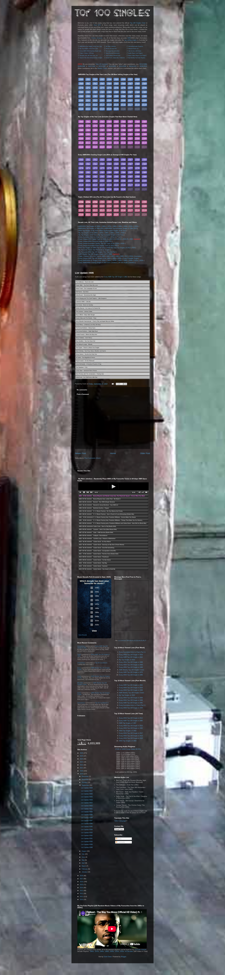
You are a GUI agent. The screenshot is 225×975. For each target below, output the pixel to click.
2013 (126, 256)
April (83, 863)
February (85, 869)
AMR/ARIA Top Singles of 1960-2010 (90, 228)
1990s (120, 226)
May (83, 860)
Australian (137, 256)
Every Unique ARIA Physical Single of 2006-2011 (95, 241)
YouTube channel (140, 949)
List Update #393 (87, 832)
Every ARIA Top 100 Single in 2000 (131, 665)
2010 (81, 899)
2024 (81, 759)
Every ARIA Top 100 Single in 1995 (131, 675)
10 (130, 640)
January (84, 872)
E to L (108, 237)
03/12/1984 (143, 64)
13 (137, 640)
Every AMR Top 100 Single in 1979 (131, 672)
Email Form (119, 829)
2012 (81, 893)
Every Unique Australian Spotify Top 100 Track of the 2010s (99, 243)
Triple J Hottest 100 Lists (87, 53)
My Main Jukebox (111, 46)
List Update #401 (87, 809)
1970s (109, 226)
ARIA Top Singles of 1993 (127, 741)
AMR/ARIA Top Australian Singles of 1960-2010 (121, 228)
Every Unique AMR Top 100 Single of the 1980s (95, 258)
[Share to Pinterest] (126, 384)
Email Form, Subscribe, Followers (115, 57)
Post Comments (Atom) (92, 458)
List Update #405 (87, 797)
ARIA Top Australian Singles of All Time (112, 231)
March (84, 866)
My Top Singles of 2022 (127, 660)
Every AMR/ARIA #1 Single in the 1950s (92, 260)
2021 (81, 768)
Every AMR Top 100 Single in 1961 (115, 277)
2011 (81, 896)
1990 (108, 256)
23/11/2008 (122, 66)
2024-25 (125, 239)
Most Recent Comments (113, 53)
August (84, 851)
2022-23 (119, 239)
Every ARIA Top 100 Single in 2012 (131, 718)
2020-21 (112, 239)
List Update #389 (87, 844)
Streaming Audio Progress (135, 46)
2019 (81, 774)
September (85, 785)
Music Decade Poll (111, 48)
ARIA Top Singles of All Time (88, 231)
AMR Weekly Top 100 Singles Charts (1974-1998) (95, 254)
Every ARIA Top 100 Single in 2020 (131, 738)
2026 (131, 239)
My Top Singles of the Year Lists (89, 48)
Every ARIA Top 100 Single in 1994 (131, 708)
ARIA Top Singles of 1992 (127, 731)
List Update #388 (87, 847)
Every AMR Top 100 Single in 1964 (131, 657)
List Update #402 (87, 806)
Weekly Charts (102, 68)
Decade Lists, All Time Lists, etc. (89, 55)
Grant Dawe (108, 957)
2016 (81, 882)
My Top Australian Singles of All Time (111, 235)
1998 (117, 256)
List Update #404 (87, 800)
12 (135, 640)
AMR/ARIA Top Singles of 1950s (89, 226)
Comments (121, 842)
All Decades (129, 951)
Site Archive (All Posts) (134, 51)
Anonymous (81, 646)
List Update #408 (87, 788)
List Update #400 (87, 812)
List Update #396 (87, 823)
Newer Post (80, 453)
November (85, 779)
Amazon (99, 38)
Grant (79, 654)
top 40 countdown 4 (101, 703)
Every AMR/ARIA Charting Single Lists (90, 51)
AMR (129, 38)
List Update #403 (87, 803)
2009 (121, 256)
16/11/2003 (112, 66)
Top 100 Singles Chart (138, 23)
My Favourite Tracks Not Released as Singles (94, 250)
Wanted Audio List (133, 48)
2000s (125, 226)
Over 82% (97, 25)
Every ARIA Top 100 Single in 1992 (131, 728)
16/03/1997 (102, 66)
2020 (81, 771)
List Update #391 (87, 838)
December (85, 776)
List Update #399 (87, 815)
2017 (81, 879)
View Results (83, 635)
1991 (112, 256)
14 (139, 640)
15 (141, 640)
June (83, 857)
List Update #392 (87, 835)
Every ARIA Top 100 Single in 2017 (131, 733)
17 (145, 640)
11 (132, 640)
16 (143, 640)
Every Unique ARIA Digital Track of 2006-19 (93, 239)
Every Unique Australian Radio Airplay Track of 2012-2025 (98, 245)
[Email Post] (112, 384)
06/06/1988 (81, 66)
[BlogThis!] (119, 384)
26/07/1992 (92, 66)
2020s (136, 226)
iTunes (93, 38)
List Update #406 (84, 273)
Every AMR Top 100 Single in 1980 (131, 721)
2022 (81, 765)
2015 (81, 884)
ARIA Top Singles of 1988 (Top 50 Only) (91, 248)
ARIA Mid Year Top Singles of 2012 (119, 248)
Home (113, 453)
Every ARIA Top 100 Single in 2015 (131, 726)
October (84, 782)
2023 (81, 762)
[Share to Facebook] (123, 384)
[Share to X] (121, 384)
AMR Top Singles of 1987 (127, 723)
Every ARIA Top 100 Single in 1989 (131, 662)
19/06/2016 (143, 66)
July (83, 854)
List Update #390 (87, 841)
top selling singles (130, 40)
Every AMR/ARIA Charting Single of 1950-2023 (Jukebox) (98, 262)
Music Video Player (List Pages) (137, 55)
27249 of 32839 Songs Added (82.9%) (128, 749)
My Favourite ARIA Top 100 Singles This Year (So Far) (97, 252)
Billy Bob (80, 683)
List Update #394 (87, 829)
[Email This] (117, 384)
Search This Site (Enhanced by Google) (91, 57)
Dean (79, 668)
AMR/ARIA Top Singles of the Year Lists (91, 46)
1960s (104, 226)
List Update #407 (87, 791)
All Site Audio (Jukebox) (127, 262)
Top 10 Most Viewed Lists (113, 55)
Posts (119, 839)
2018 (81, 876)
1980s (115, 226)
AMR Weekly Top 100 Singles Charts (131, 670)
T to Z (119, 237)
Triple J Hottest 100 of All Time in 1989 (92, 256)
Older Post (145, 453)
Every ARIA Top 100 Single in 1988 (131, 667)
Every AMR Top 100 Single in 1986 (131, 703)
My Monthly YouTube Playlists (136, 57)
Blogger (123, 957)
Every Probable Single (130, 258)
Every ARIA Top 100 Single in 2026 (131, 655)
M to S (113, 237)
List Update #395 (87, 826)
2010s (131, 226)
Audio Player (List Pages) (135, 53)
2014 (133, 248)
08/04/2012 (133, 66)
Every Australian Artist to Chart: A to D (92, 237)
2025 (81, 756)
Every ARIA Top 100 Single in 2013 (131, 736)
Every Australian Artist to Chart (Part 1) (132, 652)
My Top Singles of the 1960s (88, 233)
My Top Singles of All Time (88, 235)
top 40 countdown (101, 663)
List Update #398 (87, 818)
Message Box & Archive (112, 51)
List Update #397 (87, 820)
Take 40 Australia (101, 64)
